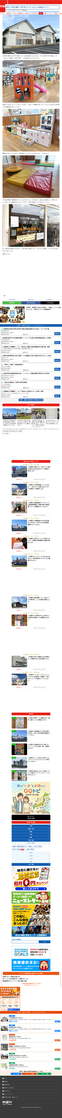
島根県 (25, 10)
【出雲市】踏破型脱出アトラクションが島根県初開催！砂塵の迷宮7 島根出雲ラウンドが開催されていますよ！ (39, 504)
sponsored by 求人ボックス (39, 325)
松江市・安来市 (18, 849)
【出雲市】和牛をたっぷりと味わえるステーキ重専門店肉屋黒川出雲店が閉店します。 (39, 540)
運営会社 (6, 1081)
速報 (56, 13)
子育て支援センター (13, 431)
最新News (9, 13)
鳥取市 (30, 846)
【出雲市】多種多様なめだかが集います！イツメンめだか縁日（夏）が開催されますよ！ (39, 746)
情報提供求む (7, 1084)
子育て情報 (5, 431)
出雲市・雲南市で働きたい (24, 325)
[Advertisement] (31, 448)
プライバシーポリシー (9, 1094)
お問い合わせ (7, 1091)
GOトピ (3, 13)
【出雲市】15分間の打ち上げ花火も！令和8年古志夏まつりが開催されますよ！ (39, 617)
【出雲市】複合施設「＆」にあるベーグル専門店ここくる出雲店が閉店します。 (39, 599)
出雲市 (56, 248)
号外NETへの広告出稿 (9, 1087)
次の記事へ (49, 299)
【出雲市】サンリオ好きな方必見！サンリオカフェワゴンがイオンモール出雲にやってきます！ (39, 759)
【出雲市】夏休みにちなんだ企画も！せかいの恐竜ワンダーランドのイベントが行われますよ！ (39, 772)
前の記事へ (13, 299)
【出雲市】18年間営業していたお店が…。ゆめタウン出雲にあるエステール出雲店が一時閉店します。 (39, 486)
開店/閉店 (20, 13)
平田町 (20, 431)
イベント (51, 13)
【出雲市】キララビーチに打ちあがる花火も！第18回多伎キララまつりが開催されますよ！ (39, 558)
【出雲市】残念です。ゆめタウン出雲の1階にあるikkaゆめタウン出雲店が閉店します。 (39, 468)
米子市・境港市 (38, 846)
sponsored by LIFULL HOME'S (38, 1012)
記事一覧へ (31, 299)
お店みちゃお (35, 13)
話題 (45, 13)
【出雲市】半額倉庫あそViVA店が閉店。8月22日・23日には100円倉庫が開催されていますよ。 (38, 522)
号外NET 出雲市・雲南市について (11, 1097)
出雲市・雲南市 (30, 849)
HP (3, 251)
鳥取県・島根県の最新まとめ (19, 846)
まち (41, 13)
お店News (27, 13)
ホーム (5, 1078)
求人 (15, 13)
